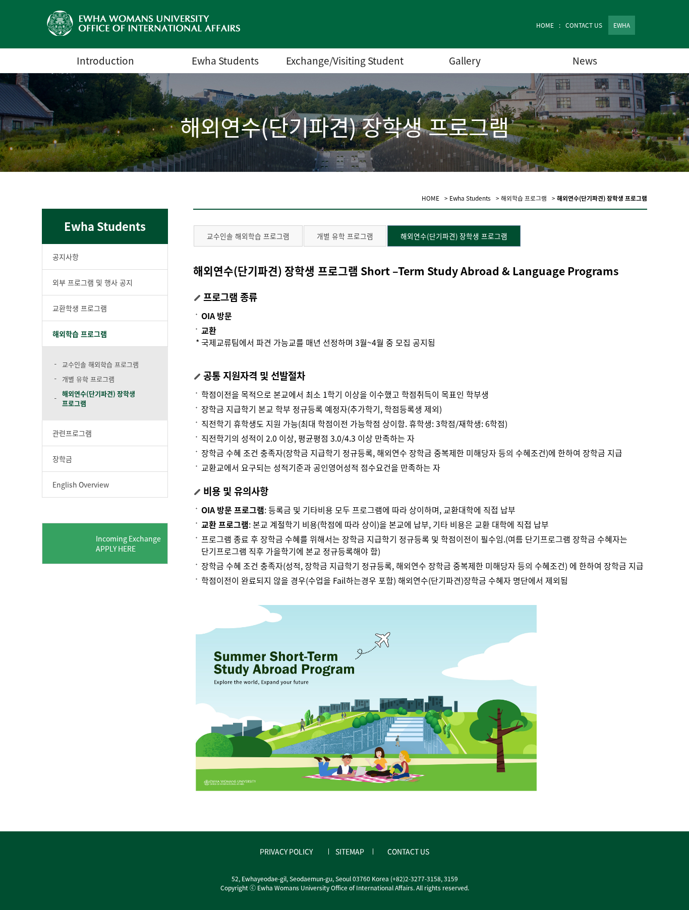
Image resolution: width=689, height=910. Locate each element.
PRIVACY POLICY (286, 851)
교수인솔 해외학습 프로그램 (100, 364)
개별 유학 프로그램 (88, 379)
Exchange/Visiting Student (345, 60)
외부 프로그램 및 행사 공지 (92, 282)
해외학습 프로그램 (79, 334)
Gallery (465, 60)
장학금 (62, 459)
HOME (545, 25)
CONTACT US (583, 25)
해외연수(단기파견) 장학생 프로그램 (98, 398)
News (584, 60)
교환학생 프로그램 (79, 308)
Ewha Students (225, 60)
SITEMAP (349, 851)
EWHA (621, 25)
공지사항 (65, 257)
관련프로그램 (72, 433)
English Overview (80, 484)
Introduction (105, 60)
